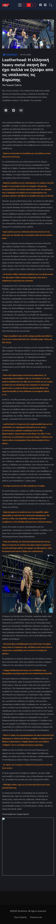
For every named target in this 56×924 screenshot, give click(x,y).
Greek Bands (11, 55)
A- (24, 5)
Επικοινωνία (36, 917)
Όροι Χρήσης (20, 917)
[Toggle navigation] (20, 5)
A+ (33, 5)
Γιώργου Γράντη (13, 85)
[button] (50, 5)
